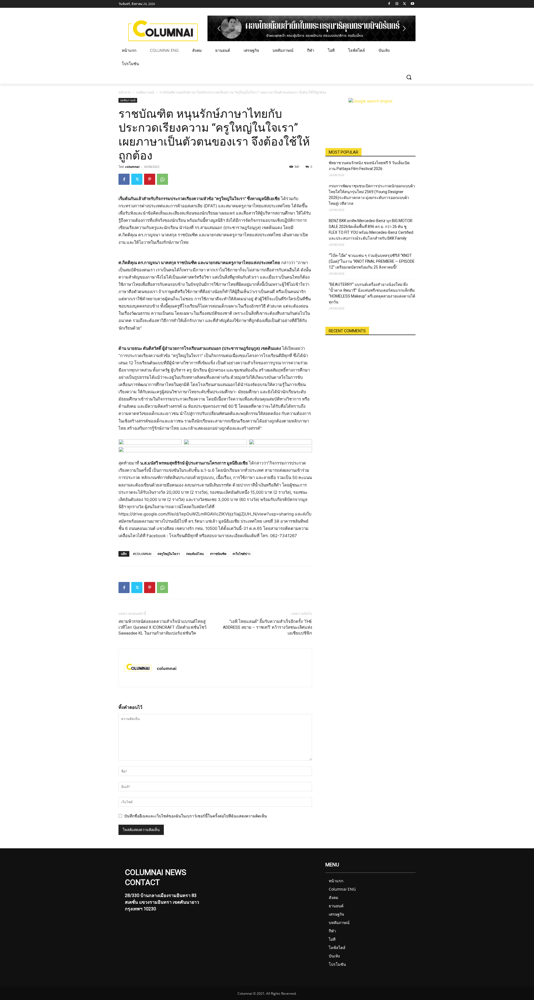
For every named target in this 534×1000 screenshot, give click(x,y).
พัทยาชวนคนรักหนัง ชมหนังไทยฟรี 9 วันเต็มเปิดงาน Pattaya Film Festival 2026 (369, 166)
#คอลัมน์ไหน (195, 554)
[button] (409, 77)
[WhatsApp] (162, 179)
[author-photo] (138, 667)
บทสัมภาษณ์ (145, 92)
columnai (132, 166)
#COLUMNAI (142, 554)
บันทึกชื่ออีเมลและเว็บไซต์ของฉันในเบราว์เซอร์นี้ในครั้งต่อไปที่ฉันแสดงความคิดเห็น (195, 816)
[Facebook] (389, 4)
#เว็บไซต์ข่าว (241, 554)
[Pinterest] (149, 179)
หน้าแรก (124, 92)
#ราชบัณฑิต (218, 554)
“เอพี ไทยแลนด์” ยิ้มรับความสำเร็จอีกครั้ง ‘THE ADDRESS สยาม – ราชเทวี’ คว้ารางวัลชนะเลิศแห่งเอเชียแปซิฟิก (267, 627)
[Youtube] (412, 4)
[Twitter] (404, 4)
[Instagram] (397, 4)
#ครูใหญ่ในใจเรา (168, 554)
